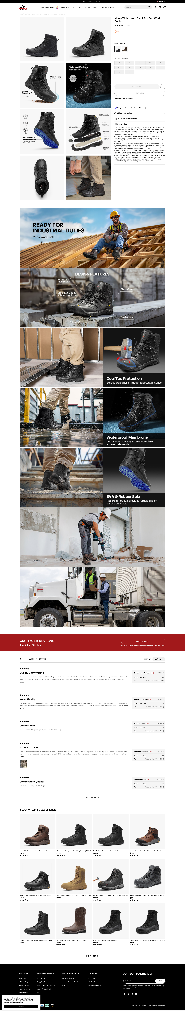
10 (129, 67)
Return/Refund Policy (44, 989)
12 (160, 67)
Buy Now (140, 93)
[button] (161, 1)
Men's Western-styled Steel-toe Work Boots (71, 940)
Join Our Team (93, 982)
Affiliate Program (25, 982)
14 (129, 72)
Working (35, 14)
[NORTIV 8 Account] (156, 7)
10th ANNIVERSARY (48, 7)
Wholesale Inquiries (94, 985)
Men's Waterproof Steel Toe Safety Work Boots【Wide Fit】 (150, 895)
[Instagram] (128, 994)
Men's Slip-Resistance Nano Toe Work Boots (35, 851)
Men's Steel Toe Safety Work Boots (105, 940)
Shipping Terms (42, 982)
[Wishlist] (160, 7)
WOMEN (87, 7)
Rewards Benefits (67, 978)
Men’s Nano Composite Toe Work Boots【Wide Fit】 (38, 940)
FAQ (38, 992)
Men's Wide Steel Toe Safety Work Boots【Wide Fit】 (148, 940)
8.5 (150, 63)
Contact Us (41, 978)
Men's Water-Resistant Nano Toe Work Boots (35, 895)
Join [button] (160, 981)
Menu (21, 14)
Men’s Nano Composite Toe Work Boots (107, 851)
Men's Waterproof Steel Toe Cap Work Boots (52, 14)
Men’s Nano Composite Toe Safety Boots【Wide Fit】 (74, 851)
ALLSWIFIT (106, 7)
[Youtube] (136, 994)
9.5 (119, 67)
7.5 (129, 63)
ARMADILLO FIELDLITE (69, 7)
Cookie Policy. (18, 1002)
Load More (91, 797)
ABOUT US (96, 7)
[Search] (149, 7)
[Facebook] (124, 994)
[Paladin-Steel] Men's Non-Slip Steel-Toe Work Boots (111, 895)
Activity (30, 14)
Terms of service (25, 989)
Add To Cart (137, 87)
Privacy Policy (24, 985)
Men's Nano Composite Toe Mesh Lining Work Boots (74, 895)
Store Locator (92, 978)
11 (150, 67)
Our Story (22, 978)
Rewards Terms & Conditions (71, 982)
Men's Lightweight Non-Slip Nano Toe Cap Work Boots (149, 851)
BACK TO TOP (91, 956)
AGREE (21, 1006)
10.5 (140, 67)
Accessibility (23, 992)
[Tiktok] (132, 994)
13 (119, 72)
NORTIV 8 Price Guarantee (46, 985)
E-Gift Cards (65, 985)
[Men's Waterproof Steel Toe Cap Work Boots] (117, 49)
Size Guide (125, 58)
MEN (80, 7)
